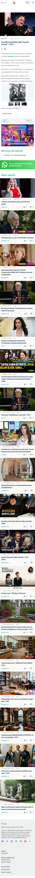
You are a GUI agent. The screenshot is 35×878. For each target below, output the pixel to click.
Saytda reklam (5, 866)
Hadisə (3, 418)
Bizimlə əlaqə (5, 869)
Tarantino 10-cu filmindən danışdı (15, 155)
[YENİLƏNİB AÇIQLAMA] (17, 222)
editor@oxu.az (5, 859)
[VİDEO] (17, 361)
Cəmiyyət (4, 207)
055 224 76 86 (5, 862)
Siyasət (3, 454)
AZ (27, 2)
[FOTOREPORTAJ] (17, 469)
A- (2, 49)
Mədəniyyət (5, 240)
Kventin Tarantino (6, 113)
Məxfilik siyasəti (6, 872)
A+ (5, 49)
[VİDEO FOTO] (17, 541)
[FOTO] (17, 611)
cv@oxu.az (4, 853)
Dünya (3, 346)
